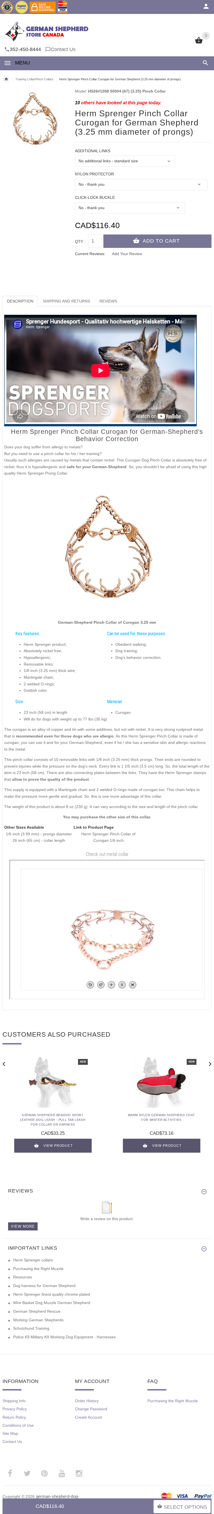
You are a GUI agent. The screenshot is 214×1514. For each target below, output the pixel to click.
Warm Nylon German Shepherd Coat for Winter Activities (161, 1117)
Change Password (91, 1409)
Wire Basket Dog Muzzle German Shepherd (51, 1302)
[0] (199, 43)
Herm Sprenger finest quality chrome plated (51, 1294)
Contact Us (63, 49)
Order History (87, 1401)
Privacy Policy (15, 1409)
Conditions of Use (18, 1425)
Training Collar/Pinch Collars (34, 79)
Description (20, 301)
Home (6, 79)
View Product (58, 1146)
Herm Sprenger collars (33, 1260)
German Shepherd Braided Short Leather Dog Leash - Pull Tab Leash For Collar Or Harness (52, 1119)
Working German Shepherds (38, 1320)
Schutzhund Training (31, 1328)
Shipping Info (14, 1401)
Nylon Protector (94, 174)
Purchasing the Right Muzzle (38, 1268)
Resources (22, 1277)
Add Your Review (127, 253)
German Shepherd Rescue (36, 1311)
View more (23, 1226)
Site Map (10, 1433)
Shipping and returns (66, 301)
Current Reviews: (90, 253)
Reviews (108, 301)
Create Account (88, 1417)
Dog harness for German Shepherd (44, 1285)
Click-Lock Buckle (95, 197)
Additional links (92, 151)
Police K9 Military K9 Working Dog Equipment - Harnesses (64, 1337)
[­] (204, 63)
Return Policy (14, 1417)
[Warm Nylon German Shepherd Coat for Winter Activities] (161, 1081)
